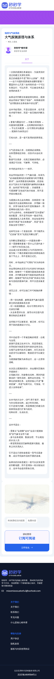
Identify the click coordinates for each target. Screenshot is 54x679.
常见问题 (15, 617)
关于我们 (15, 607)
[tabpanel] (27, 270)
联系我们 (15, 612)
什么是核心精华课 (19, 622)
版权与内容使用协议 (20, 649)
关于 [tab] (27, 59)
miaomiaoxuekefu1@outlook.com (23, 591)
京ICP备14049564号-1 (27, 674)
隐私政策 (15, 643)
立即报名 (25, 547)
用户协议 (15, 638)
